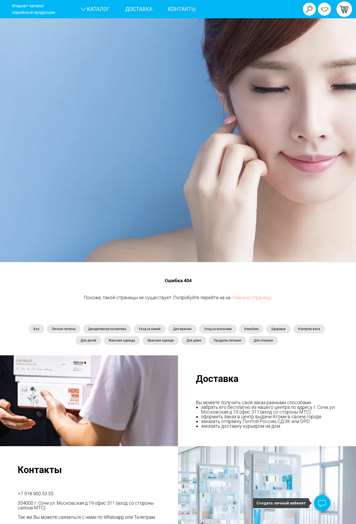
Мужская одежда (161, 340)
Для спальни (263, 340)
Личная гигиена (64, 329)
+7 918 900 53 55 (35, 493)
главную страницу (251, 297)
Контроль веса (309, 329)
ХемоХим (251, 329)
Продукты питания (227, 340)
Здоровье (278, 329)
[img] (344, 9)
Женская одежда (122, 340)
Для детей (88, 340)
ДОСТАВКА (138, 9)
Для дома (193, 340)
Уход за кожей (150, 329)
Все (36, 329)
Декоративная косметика (107, 329)
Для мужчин (182, 329)
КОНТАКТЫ (182, 9)
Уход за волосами (218, 329)
